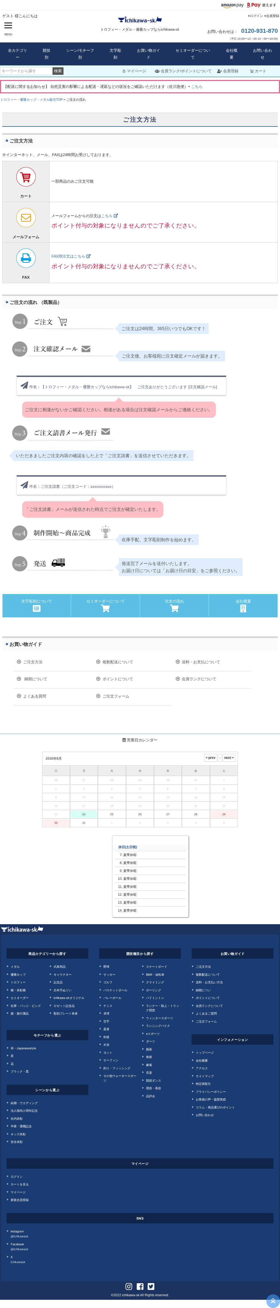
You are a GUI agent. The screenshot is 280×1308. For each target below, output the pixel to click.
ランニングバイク (158, 1025)
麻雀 (149, 1064)
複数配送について (118, 662)
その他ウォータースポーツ (119, 1077)
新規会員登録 (20, 1199)
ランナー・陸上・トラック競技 (162, 1007)
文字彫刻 (115, 53)
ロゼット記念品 (64, 1005)
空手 (106, 1021)
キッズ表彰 (18, 1134)
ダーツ (150, 1041)
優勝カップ (18, 974)
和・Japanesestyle (23, 1048)
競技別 (46, 53)
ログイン (256, 16)
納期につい (203, 990)
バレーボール (112, 997)
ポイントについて (118, 679)
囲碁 (149, 1049)
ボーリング (153, 990)
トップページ (205, 1052)
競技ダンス (153, 1080)
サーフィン (110, 1060)
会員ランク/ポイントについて (186, 71)
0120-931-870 (259, 30)
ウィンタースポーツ (159, 1018)
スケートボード (156, 966)
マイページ (136, 71)
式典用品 (60, 966)
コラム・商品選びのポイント (215, 1107)
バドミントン (155, 997)
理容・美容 (153, 1088)
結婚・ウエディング (24, 1102)
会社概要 (231, 53)
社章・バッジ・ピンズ (26, 1005)
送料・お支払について (201, 662)
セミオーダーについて (193, 53)
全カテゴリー (17, 53)
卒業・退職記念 (21, 1126)
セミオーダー (20, 997)
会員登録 (272, 16)
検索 (58, 71)
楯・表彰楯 (18, 990)
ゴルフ (107, 982)
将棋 (149, 1057)
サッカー (109, 974)
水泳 (106, 1044)
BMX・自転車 (155, 974)
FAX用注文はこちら (68, 256)
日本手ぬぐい (63, 990)
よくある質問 (34, 696)
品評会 (150, 1096)
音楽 (149, 1072)
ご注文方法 (32, 662)
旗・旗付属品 (20, 1013)
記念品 (58, 982)
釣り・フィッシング (116, 1068)
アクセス (202, 1068)
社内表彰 (17, 1118)
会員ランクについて (199, 679)
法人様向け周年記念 (24, 1110)
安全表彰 (17, 1141)
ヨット (107, 1052)
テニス (107, 1005)
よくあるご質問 (206, 1013)
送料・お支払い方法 (209, 982)
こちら (197, 86)
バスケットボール (115, 990)
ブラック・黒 (20, 1071)
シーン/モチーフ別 (80, 53)
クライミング (155, 982)
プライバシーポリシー (211, 1091)
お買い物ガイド (148, 53)
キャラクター (63, 974)
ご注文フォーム (116, 696)
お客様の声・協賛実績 (211, 1099)
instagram (19, 1233)
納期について (35, 679)
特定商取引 (203, 1083)
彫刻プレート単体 (66, 1013)
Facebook (19, 1246)
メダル (15, 966)
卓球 (106, 1013)
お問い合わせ (262, 53)
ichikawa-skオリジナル (69, 997)
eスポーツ (153, 1033)
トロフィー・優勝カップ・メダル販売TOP (31, 100)
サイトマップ (205, 1076)
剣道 (106, 1037)
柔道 (106, 1029)
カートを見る (20, 1184)
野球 (106, 966)
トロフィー (18, 982)
